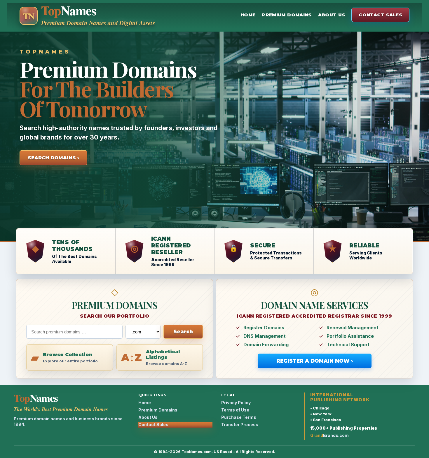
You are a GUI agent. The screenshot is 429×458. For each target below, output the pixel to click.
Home (247, 15)
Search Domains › (53, 158)
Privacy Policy (236, 402)
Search (183, 332)
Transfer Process (239, 424)
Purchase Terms (238, 417)
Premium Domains (286, 15)
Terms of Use (235, 409)
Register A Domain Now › (314, 361)
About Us (331, 15)
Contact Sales (380, 15)
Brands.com (329, 435)
